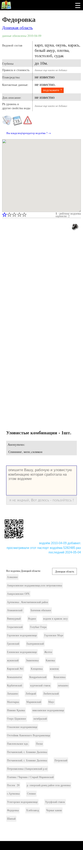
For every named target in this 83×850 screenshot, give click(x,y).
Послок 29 (13, 785)
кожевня (54, 669)
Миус (51, 702)
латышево (63, 685)
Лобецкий (31, 693)
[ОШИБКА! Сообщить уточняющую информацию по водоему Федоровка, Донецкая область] (28, 120)
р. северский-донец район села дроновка (48, 785)
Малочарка (13, 702)
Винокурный (14, 618)
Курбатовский (15, 685)
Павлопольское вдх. (18, 743)
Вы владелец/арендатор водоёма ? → (28, 133)
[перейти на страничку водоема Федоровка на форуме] (7, 124)
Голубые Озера (38, 627)
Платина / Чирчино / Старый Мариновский (30, 777)
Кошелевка (59, 677)
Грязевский (13, 643)
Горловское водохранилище (22, 635)
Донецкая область (17, 27)
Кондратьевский (37, 677)
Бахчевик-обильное (41, 610)
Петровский (60, 760)
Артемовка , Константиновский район (27, 602)
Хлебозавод (32, 810)
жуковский (13, 660)
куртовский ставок (40, 685)
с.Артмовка (13, 793)
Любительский (51, 693)
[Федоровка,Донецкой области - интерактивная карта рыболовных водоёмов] (41, 175)
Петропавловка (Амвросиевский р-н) (27, 769)
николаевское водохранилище (48, 710)
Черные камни (54, 810)
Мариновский (33, 702)
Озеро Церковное (16, 718)
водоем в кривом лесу (55, 618)
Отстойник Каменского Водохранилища (28, 735)
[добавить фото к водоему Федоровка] (75, 226)
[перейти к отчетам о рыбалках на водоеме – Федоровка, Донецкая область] (17, 124)
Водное (32, 618)
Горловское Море (53, 635)
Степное (31, 793)
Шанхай (11, 818)
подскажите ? (52, 90)
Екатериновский (35, 643)
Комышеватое (14, 677)
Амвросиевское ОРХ (18, 594)
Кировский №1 (15, 669)
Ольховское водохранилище (22, 727)
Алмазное (12, 577)
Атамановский (15, 610)
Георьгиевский (15, 627)
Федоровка (19, 19)
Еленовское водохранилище (22, 652)
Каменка (50, 660)
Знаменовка (32, 660)
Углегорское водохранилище (22, 802)
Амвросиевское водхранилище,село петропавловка (34, 585)
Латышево (12, 693)
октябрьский (40, 718)
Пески (39, 743)
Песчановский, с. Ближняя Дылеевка (27, 752)
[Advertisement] (41, 282)
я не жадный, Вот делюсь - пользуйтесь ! (41, 500)
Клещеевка (37, 669)
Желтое (48, 652)
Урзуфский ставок (55, 802)
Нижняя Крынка (16, 710)
